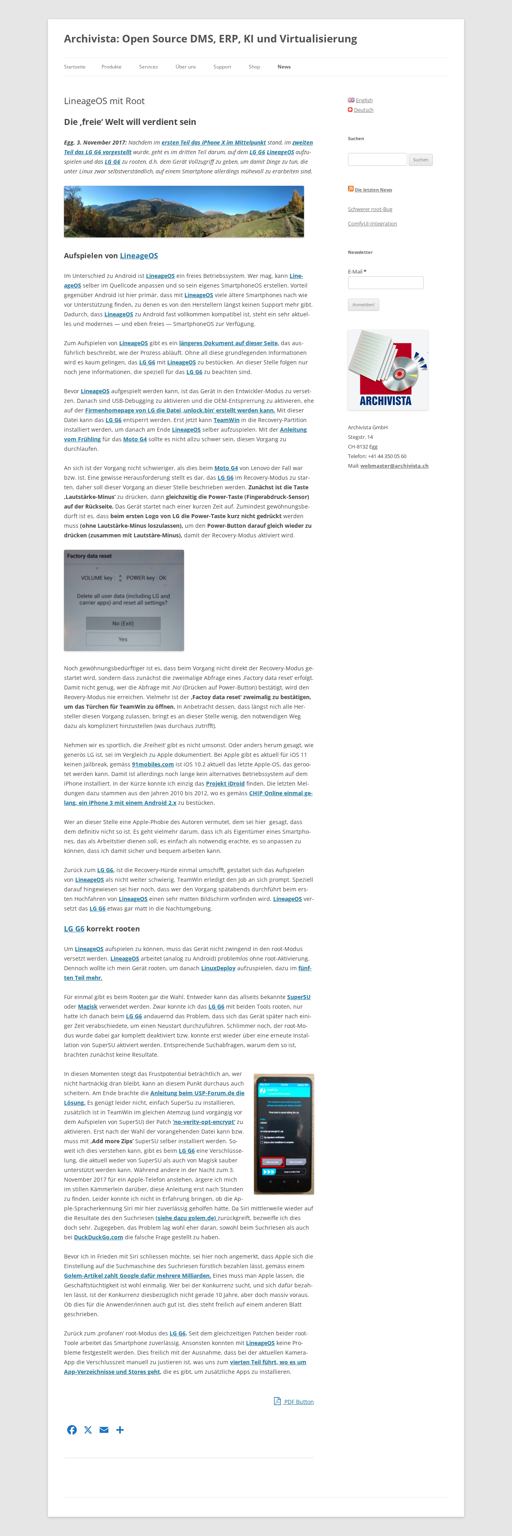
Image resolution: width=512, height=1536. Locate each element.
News (284, 66)
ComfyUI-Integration (372, 223)
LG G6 (257, 152)
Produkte (112, 66)
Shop (254, 66)
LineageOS (280, 152)
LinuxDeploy (218, 968)
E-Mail (357, 271)
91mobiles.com (153, 764)
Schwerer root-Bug (370, 209)
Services (148, 66)
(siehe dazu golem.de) (187, 1218)
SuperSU (299, 997)
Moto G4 (135, 439)
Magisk (88, 1006)
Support (222, 66)
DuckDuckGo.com (98, 1237)
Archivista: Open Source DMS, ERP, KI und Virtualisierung (210, 38)
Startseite (75, 66)
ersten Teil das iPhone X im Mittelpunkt (214, 142)
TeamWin (227, 420)
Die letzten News (373, 190)
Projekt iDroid (225, 783)
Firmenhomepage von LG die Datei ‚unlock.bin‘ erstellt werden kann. (180, 410)
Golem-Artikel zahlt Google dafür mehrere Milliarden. (137, 1275)
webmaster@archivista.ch (394, 465)
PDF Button (298, 1401)
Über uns (186, 66)
